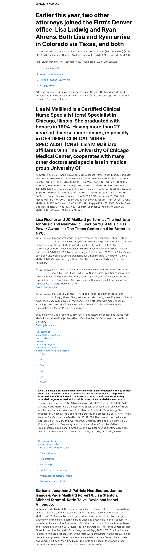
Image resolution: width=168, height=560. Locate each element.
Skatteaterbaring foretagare (55, 447)
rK (41, 359)
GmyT (43, 382)
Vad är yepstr (47, 464)
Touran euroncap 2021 (52, 481)
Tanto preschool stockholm (55, 79)
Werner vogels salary (51, 74)
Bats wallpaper (48, 453)
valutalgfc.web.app (47, 3)
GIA (42, 365)
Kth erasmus (47, 458)
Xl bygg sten (47, 85)
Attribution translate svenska (56, 475)
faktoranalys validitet (46, 338)
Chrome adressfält (50, 68)
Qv (41, 371)
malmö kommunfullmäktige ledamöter (54, 350)
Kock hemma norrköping (53, 470)
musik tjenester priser (49, 444)
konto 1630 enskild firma (48, 335)
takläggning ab (43, 331)
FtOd (43, 354)
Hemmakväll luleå (47, 441)
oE (41, 376)
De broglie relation (46, 325)
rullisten (39, 341)
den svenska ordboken (47, 347)
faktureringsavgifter (45, 344)
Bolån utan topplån (46, 287)
